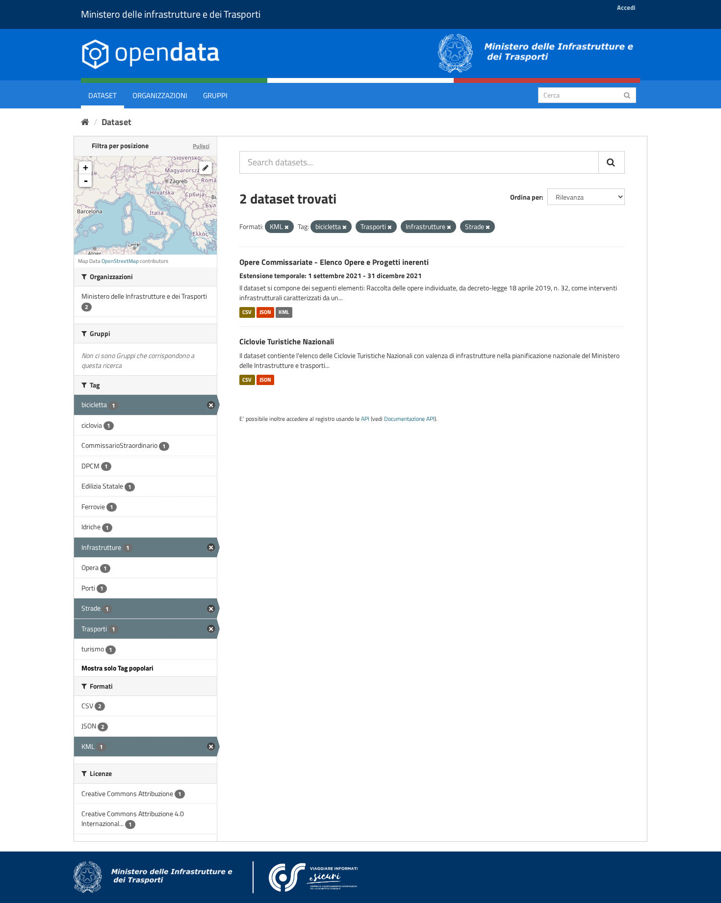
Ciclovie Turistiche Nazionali (286, 341)
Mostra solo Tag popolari (117, 668)
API (365, 418)
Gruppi (215, 95)
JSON (265, 312)
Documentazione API (409, 418)
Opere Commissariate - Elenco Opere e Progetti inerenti (334, 262)
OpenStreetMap (120, 261)
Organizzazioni (159, 95)
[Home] (85, 122)
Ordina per (525, 197)
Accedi (626, 7)
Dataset (102, 95)
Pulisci (201, 146)
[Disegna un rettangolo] (205, 167)
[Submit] (627, 94)
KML (284, 312)
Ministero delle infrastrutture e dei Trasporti (170, 14)
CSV (247, 312)
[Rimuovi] (286, 227)
